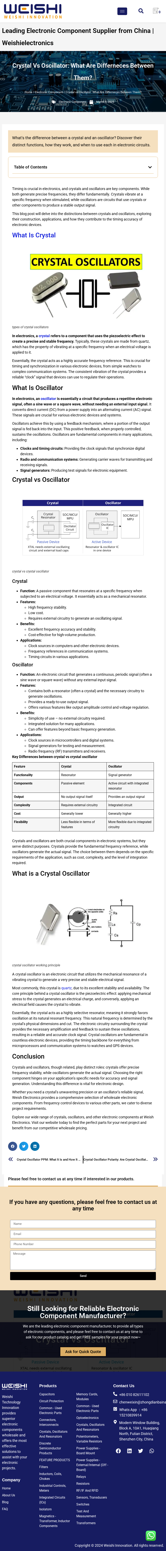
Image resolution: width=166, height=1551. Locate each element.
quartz (66, 988)
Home (28, 92)
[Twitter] (140, 1451)
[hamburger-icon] (122, 11)
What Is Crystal (34, 235)
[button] (150, 167)
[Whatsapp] (152, 1451)
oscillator (48, 398)
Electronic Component (49, 92)
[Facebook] (118, 1451)
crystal (44, 336)
